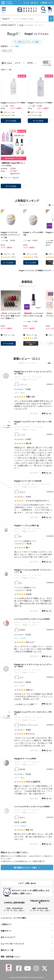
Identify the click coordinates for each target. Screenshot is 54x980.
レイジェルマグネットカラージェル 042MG (32, 806)
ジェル (24, 377)
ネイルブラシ (26, 427)
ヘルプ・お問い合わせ (27, 883)
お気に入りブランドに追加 (28, 41)
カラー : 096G (19, 778)
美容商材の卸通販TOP (8, 25)
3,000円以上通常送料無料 (14, 902)
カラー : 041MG (20, 638)
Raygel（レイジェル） (26, 25)
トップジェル (36, 529)
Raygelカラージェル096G (25, 758)
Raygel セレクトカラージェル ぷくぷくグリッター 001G (33, 372)
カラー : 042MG (20, 826)
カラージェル (36, 377)
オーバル (39, 427)
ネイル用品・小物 (28, 484)
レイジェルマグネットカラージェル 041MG (32, 619)
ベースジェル (36, 575)
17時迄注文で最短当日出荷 (40, 902)
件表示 (30, 63)
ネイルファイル (44, 484)
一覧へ (49, 205)
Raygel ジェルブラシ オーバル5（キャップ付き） (32, 422)
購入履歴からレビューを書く (26, 867)
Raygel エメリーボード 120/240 (27, 481)
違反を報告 (34, 413)
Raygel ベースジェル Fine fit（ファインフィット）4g (33, 571)
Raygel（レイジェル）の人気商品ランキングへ (35, 270)
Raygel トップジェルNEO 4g (26, 525)
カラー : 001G (19, 393)
